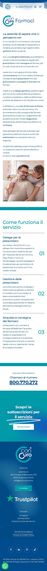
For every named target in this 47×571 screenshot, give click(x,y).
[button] (40, 7)
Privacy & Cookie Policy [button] (23, 535)
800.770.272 (23, 382)
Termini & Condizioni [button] (23, 532)
